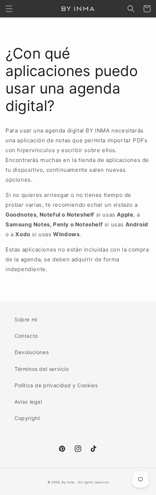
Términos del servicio (42, 369)
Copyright (27, 418)
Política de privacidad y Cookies (56, 385)
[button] (9, 9)
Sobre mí (26, 319)
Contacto (26, 336)
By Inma (68, 482)
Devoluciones (32, 352)
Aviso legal (28, 402)
